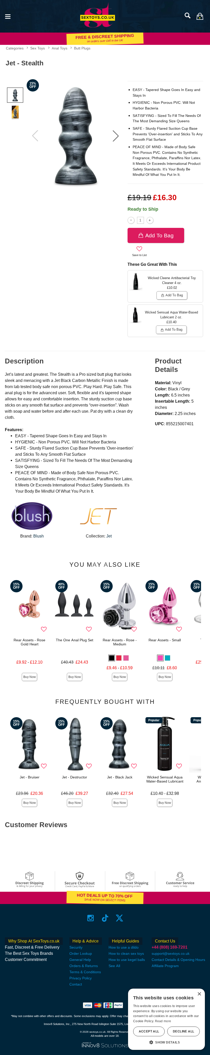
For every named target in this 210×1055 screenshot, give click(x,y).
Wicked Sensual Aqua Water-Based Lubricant (164, 779)
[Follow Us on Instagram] (90, 918)
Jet (109, 536)
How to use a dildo (124, 947)
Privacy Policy (80, 978)
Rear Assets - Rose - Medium (120, 642)
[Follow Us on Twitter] (119, 918)
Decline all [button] (183, 1031)
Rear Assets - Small (165, 640)
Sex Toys (37, 48)
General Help (80, 959)
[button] (8, 16)
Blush (38, 536)
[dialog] (166, 1019)
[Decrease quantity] (131, 220)
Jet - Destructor (74, 777)
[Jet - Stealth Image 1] (75, 135)
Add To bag (159, 235)
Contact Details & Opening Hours (178, 959)
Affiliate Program (165, 965)
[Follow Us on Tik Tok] (105, 918)
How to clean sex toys (126, 953)
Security (75, 947)
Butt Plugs (82, 48)
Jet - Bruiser (29, 777)
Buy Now (29, 677)
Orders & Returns (83, 965)
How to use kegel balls (127, 959)
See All (114, 965)
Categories (15, 48)
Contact (75, 984)
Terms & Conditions (85, 972)
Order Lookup (80, 953)
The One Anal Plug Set (74, 640)
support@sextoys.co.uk (171, 953)
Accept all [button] (149, 1031)
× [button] (199, 994)
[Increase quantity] (149, 220)
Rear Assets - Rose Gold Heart (29, 642)
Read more (163, 1021)
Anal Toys (59, 48)
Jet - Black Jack (119, 777)
